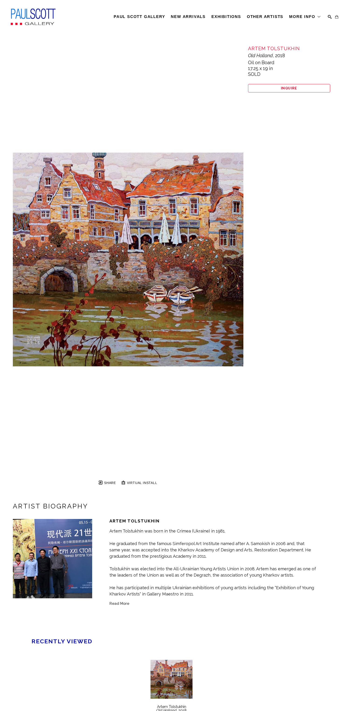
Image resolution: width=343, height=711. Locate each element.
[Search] (330, 17)
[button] (305, 16)
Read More (119, 603)
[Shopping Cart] (336, 17)
